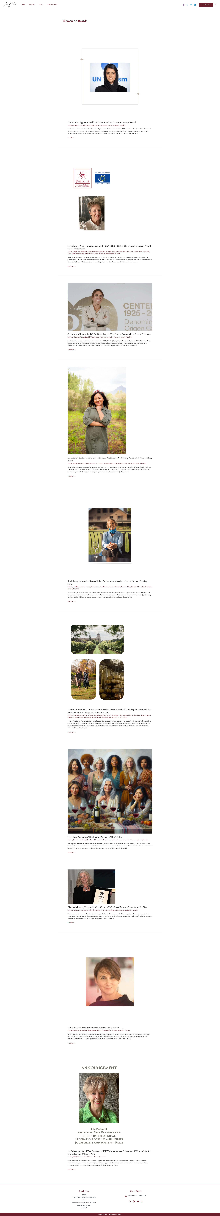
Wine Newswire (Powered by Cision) (84, 1202)
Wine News (129, 251)
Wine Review (77, 463)
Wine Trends (141, 715)
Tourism (75, 125)
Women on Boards (113, 125)
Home (23, 4)
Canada (75, 715)
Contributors (52, 4)
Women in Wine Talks (95, 253)
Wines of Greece (73, 253)
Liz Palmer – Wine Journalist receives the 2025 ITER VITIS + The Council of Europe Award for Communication (109, 247)
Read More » (71, 138)
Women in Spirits (90, 910)
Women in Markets (101, 125)
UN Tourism (82, 125)
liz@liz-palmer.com (137, 1195)
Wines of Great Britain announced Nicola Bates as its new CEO (96, 1027)
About (41, 4)
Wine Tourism (91, 125)
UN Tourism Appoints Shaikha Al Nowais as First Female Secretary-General (102, 122)
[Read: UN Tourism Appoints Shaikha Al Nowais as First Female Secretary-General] (110, 76)
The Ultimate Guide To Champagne (84, 1197)
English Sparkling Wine (80, 1030)
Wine (95, 715)
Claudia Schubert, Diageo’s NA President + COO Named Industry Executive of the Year (107, 907)
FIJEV (75, 1157)
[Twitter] (191, 5)
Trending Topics (110, 251)
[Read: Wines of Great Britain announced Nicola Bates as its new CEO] (110, 982)
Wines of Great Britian (94, 1030)
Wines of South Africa (96, 463)
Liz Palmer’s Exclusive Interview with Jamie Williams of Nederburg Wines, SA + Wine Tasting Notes (110, 459)
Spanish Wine (89, 337)
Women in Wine (83, 253)
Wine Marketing (121, 251)
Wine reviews (85, 463)
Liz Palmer (101, 251)
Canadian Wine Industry (85, 715)
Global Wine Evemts (79, 251)
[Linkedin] (195, 5)
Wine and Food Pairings (104, 715)
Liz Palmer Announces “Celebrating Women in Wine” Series (95, 836)
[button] (206, 5)
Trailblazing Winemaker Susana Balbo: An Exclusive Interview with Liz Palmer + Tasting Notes (107, 582)
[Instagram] (184, 5)
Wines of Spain (98, 337)
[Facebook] (187, 5)
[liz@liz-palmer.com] (126, 1196)
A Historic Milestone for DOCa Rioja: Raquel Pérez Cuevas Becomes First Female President (109, 334)
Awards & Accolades (84, 1205)
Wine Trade (146, 251)
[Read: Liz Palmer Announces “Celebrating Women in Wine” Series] (110, 791)
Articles (32, 4)
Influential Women (92, 251)
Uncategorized (77, 587)
